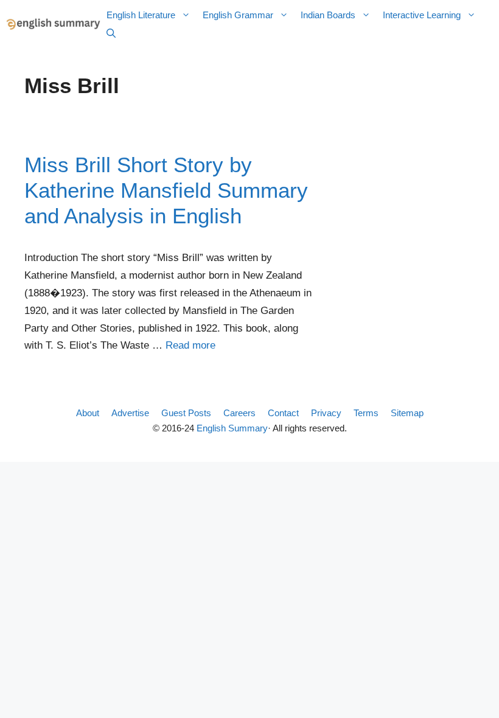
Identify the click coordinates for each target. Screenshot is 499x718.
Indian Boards (328, 15)
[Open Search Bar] (111, 33)
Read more (190, 345)
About (87, 413)
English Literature (140, 15)
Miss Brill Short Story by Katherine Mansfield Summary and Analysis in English (166, 190)
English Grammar (238, 15)
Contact (283, 413)
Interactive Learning (422, 15)
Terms (366, 413)
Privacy (326, 413)
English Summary (232, 428)
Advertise (130, 413)
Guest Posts (186, 413)
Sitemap (407, 413)
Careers (239, 413)
